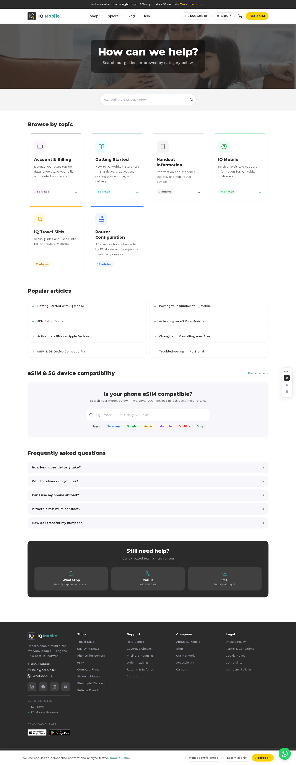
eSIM (80, 662)
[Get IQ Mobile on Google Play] (59, 732)
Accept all (262, 757)
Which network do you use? (148, 481)
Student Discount (90, 676)
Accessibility (185, 662)
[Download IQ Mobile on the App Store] (37, 732)
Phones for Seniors (91, 655)
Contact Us (135, 676)
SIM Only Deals (88, 648)
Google (132, 426)
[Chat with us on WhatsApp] (285, 754)
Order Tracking (137, 662)
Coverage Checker (140, 648)
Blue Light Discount (91, 683)
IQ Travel (36, 706)
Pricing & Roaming (140, 655)
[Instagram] (32, 686)
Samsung (113, 426)
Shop (95, 16)
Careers (181, 669)
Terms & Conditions (240, 648)
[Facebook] (43, 686)
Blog (131, 16)
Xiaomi (148, 426)
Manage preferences (203, 757)
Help (146, 16)
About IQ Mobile (188, 641)
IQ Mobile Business (43, 712)
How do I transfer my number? (148, 523)
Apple (96, 426)
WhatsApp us (42, 676)
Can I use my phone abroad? (148, 495)
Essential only (237, 757)
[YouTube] (65, 686)
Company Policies (239, 669)
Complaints (234, 662)
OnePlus (184, 426)
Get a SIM (257, 16)
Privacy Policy (236, 641)
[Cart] (240, 16)
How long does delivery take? (148, 467)
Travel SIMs (85, 641)
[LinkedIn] (54, 686)
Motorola (165, 426)
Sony (200, 426)
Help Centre (135, 641)
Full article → (258, 373)
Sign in (226, 16)
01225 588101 (197, 16)
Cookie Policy (235, 655)
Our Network (185, 655)
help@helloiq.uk (43, 670)
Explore (113, 16)
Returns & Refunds (140, 669)
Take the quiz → (192, 4)
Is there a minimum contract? (148, 509)
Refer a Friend (87, 690)
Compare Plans (88, 669)
